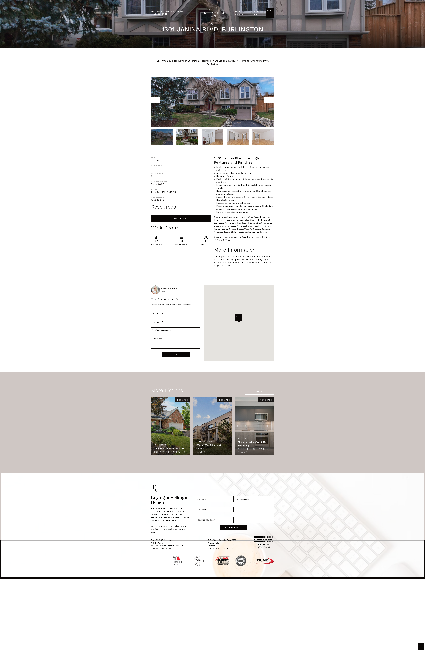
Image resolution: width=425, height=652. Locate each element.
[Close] (271, 288)
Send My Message (181, 347)
